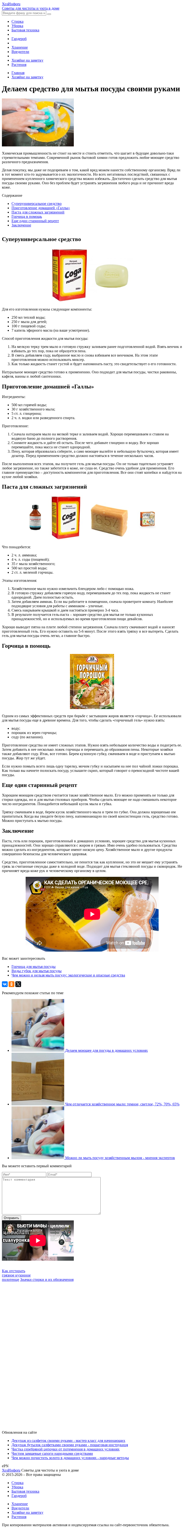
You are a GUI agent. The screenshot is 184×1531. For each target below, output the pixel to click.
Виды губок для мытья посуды (37, 971)
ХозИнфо (11, 1470)
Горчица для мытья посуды (34, 967)
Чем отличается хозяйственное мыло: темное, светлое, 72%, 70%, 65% (122, 1104)
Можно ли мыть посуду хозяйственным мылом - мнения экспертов (120, 1158)
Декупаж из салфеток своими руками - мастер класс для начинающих (68, 1441)
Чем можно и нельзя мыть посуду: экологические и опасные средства (68, 975)
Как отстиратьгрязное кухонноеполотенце (16, 1275)
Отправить (11, 1218)
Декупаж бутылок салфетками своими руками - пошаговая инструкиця (70, 1445)
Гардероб (19, 39)
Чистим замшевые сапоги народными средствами (52, 1453)
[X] (18, 984)
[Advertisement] (38, 1354)
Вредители (20, 52)
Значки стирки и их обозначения (47, 1279)
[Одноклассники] (11, 984)
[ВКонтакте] (5, 984)
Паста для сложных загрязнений (38, 212)
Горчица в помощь (27, 216)
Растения (19, 65)
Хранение (20, 47)
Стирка (17, 21)
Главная (18, 73)
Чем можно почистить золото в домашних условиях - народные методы (70, 1458)
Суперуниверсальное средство (37, 204)
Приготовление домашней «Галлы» (41, 208)
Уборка (17, 26)
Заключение (21, 225)
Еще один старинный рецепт (35, 221)
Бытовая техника (25, 30)
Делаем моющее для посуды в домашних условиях (106, 1050)
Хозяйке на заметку (27, 60)
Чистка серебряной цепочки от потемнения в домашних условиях (66, 1449)
